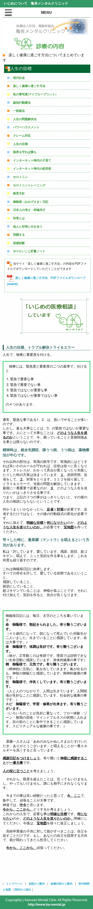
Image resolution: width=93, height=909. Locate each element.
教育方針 (19, 193)
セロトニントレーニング (29, 185)
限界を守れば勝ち (25, 152)
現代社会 (19, 78)
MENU (46, 12)
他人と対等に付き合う (27, 226)
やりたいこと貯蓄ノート (29, 251)
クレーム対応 (22, 135)
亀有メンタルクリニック (48, 3)
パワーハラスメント (26, 127)
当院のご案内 (36, 883)
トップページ (14, 883)
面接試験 (19, 243)
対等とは (19, 218)
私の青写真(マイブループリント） (35, 94)
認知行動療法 (22, 102)
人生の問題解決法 (25, 119)
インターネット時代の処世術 (32, 168)
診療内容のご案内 (61, 883)
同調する (19, 235)
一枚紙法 (19, 111)
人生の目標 (20, 144)
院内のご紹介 (23, 889)
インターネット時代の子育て (32, 160)
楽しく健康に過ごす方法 (29, 86)
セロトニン (20, 177)
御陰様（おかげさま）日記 (30, 202)
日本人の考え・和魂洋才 (29, 210)
